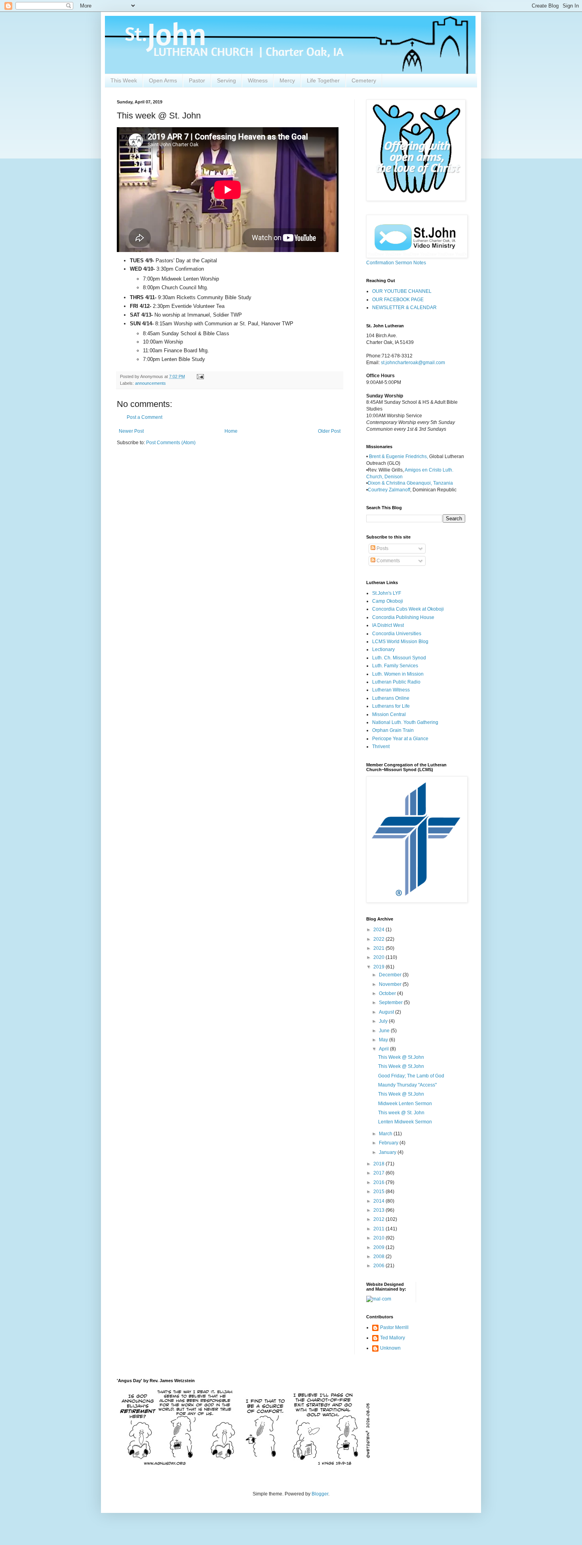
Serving (226, 80)
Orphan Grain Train (393, 730)
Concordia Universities (396, 633)
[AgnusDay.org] (243, 1464)
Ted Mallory (392, 1338)
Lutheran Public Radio (396, 682)
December (391, 975)
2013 (379, 1210)
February (389, 1143)
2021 (379, 948)
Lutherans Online (390, 698)
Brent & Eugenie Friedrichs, (399, 456)
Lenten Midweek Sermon (405, 1122)
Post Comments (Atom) (171, 442)
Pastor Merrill (394, 1327)
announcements (150, 383)
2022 (379, 939)
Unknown (390, 1348)
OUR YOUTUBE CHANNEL (402, 291)
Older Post (329, 431)
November (391, 984)
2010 (379, 1238)
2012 (379, 1219)
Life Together (323, 80)
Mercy (287, 80)
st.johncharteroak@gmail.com (413, 362)
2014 (379, 1201)
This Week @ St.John (401, 1057)
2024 (379, 929)
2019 (379, 967)
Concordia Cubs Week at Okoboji (408, 609)
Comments (387, 560)
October (388, 993)
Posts (381, 548)
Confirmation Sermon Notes (396, 262)
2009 (379, 1247)
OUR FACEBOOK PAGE (398, 299)
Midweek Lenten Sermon (405, 1103)
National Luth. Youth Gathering (405, 722)
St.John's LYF (386, 593)
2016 (379, 1182)
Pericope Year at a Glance (400, 738)
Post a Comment (144, 417)
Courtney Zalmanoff (389, 490)
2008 (379, 1256)
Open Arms (163, 80)
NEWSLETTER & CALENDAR (404, 307)
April (384, 1049)
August (387, 1012)
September (391, 1002)
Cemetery (364, 80)
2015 (379, 1191)
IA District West (388, 625)
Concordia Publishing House (403, 617)
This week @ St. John (401, 1112)
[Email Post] (200, 376)
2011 (379, 1229)
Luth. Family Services (395, 665)
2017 (379, 1173)
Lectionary (383, 649)
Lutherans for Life (391, 706)
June (385, 1030)
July (384, 1021)
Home (231, 431)
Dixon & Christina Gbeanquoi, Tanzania (410, 483)
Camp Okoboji (387, 601)
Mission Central (389, 714)
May (384, 1040)
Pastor (197, 80)
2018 (379, 1164)
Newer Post (131, 431)
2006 (379, 1265)
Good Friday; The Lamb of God (411, 1076)
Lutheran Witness (391, 690)
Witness (258, 80)
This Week (123, 80)
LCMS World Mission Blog (400, 641)
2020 (379, 957)
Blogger (320, 1494)
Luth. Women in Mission (398, 674)
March (386, 1133)
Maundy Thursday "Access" (407, 1085)
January (388, 1152)
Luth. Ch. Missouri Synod (399, 658)
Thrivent (381, 746)
